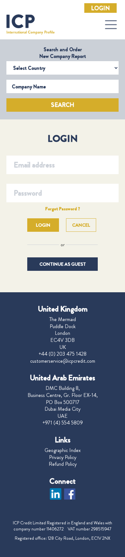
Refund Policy (63, 464)
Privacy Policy (62, 457)
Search (62, 105)
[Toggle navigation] (111, 24)
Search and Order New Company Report (62, 53)
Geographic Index (63, 450)
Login (100, 8)
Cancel (81, 225)
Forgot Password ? (62, 209)
